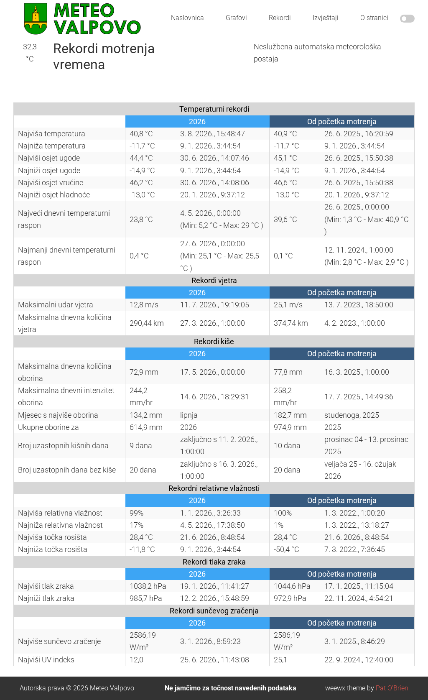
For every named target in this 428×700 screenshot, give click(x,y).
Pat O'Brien (392, 688)
